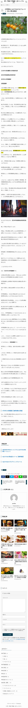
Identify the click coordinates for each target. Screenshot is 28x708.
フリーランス (7, 688)
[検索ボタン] (26, 2)
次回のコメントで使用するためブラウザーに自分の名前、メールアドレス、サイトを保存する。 (14, 630)
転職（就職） (7, 682)
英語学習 (6, 676)
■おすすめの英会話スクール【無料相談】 (13, 456)
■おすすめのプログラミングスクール (12, 461)
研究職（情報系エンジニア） (10, 691)
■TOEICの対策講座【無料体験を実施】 (12, 410)
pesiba (14, 503)
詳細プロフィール (8, 679)
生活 (5, 673)
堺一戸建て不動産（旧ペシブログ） (14, 1)
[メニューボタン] (1, 2)
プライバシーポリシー (11, 703)
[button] (3, 476)
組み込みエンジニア (8, 693)
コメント (5, 597)
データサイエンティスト (9, 685)
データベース (7, 661)
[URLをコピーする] (25, 476)
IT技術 (5, 653)
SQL (5, 659)
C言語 (5, 656)
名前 (4, 614)
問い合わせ (19, 703)
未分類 (5, 670)
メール (5, 619)
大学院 (4, 13)
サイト (4, 624)
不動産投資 (6, 664)
